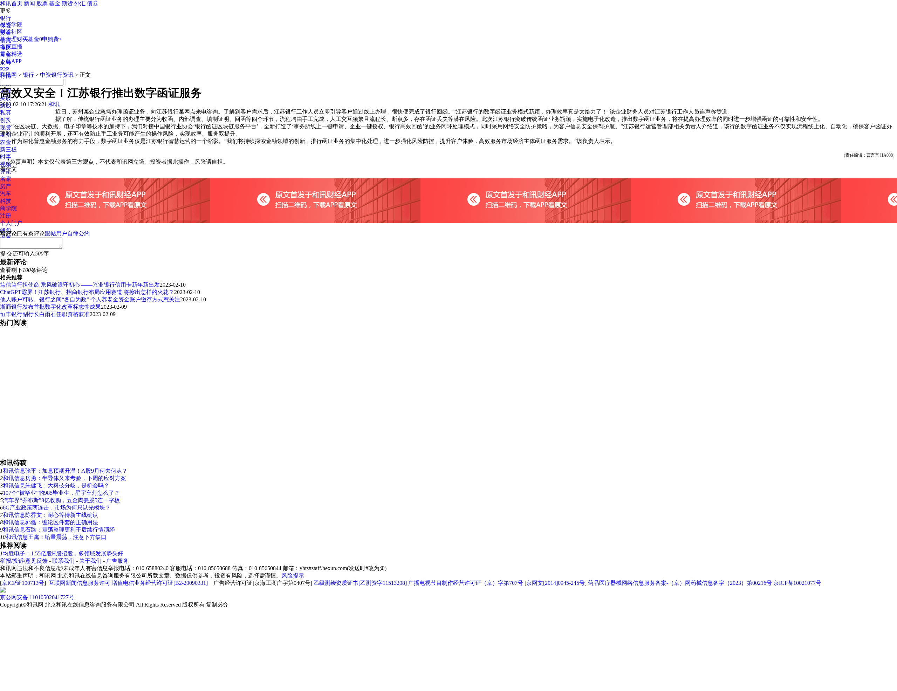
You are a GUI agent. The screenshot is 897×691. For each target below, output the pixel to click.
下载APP (11, 61)
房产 (5, 186)
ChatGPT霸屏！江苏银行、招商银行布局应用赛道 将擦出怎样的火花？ (87, 292)
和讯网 (8, 75)
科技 (5, 201)
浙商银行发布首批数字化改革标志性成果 (50, 307)
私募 (5, 113)
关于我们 (90, 561)
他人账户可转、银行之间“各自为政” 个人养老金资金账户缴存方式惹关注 (90, 299)
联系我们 (63, 561)
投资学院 (11, 24)
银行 (5, 18)
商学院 (8, 208)
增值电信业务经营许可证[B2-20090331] (160, 583)
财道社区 (11, 32)
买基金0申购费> (42, 39)
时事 (5, 157)
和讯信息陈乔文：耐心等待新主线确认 (50, 515)
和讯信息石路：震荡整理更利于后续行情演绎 (59, 530)
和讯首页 (11, 3)
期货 (67, 3)
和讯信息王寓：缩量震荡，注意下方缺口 (56, 537)
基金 (54, 3)
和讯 (54, 104)
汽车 (5, 194)
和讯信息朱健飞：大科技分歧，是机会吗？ (56, 485)
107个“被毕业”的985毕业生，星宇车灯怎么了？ (61, 493)
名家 (5, 179)
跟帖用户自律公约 (67, 234)
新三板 (8, 149)
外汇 (79, 3)
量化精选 (11, 54)
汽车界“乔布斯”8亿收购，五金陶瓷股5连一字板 (61, 500)
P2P (4, 69)
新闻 (29, 3)
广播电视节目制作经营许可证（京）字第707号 (465, 583)
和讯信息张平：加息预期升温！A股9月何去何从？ (65, 471)
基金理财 (11, 39)
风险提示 (293, 576)
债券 (92, 3)
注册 (5, 216)
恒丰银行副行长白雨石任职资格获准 (45, 314)
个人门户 (11, 223)
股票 (42, 3)
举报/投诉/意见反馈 (24, 561)
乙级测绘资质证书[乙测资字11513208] (360, 583)
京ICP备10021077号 (797, 583)
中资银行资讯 (57, 75)
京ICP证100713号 (23, 583)
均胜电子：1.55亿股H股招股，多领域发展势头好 (63, 553)
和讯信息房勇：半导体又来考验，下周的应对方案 (64, 478)
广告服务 (117, 561)
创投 (5, 120)
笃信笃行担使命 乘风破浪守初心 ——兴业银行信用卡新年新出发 (80, 285)
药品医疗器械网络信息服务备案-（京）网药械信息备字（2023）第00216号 (680, 583)
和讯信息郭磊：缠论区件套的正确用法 (50, 522)
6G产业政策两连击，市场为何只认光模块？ (57, 508)
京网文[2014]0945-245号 (555, 583)
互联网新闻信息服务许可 (79, 583)
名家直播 (11, 46)
